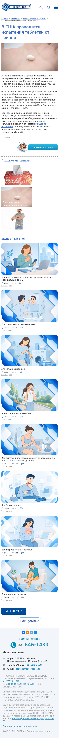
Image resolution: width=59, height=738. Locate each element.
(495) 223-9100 (33, 665)
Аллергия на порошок (13, 369)
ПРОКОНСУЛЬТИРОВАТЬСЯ (22, 684)
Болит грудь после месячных (16, 550)
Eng (41, 7)
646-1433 (37, 645)
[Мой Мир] (35, 632)
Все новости (14, 611)
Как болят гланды (10, 505)
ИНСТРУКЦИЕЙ (11, 681)
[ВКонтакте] (23, 632)
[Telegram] (31, 632)
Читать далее (6, 286)
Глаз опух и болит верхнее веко (18, 324)
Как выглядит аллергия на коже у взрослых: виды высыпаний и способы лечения (28, 459)
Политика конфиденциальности (20, 726)
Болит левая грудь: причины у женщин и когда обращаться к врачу (26, 278)
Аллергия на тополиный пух (16, 413)
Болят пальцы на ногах (13, 594)
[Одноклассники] (27, 632)
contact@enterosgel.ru (28, 669)
